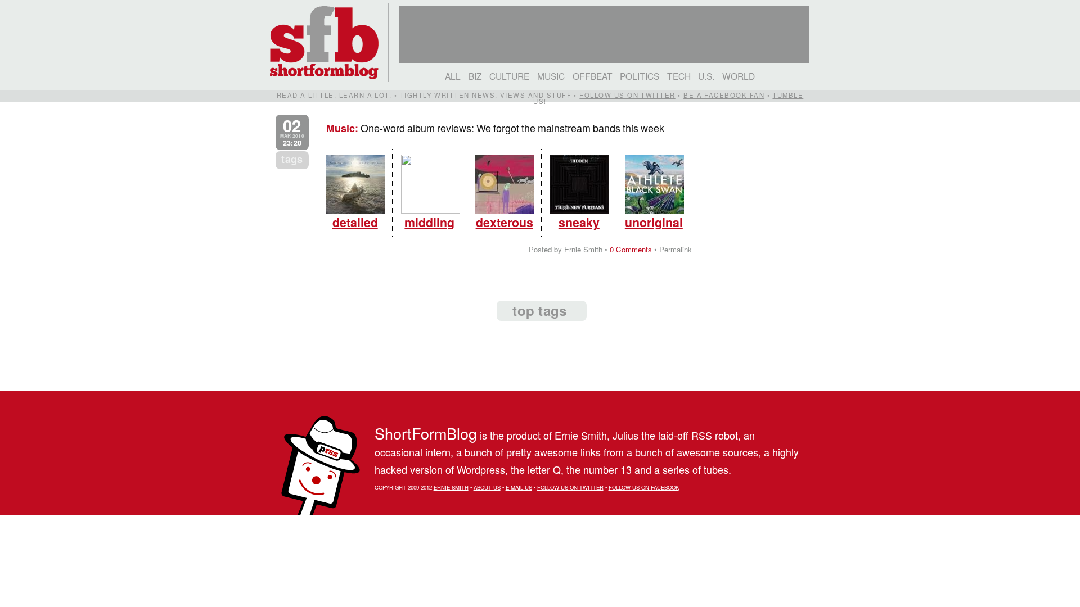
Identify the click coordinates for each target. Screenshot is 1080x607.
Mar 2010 (292, 132)
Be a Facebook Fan (723, 94)
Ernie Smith (451, 487)
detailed (355, 222)
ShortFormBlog (426, 433)
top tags (539, 310)
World (738, 76)
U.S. (706, 76)
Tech (679, 76)
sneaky (579, 222)
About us (487, 487)
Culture (509, 76)
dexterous (504, 222)
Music (551, 76)
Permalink (675, 249)
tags (292, 159)
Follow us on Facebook (644, 487)
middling (429, 222)
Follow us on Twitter (627, 94)
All (453, 76)
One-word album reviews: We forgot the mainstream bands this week (512, 127)
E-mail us (519, 487)
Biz (475, 76)
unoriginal (654, 222)
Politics (639, 76)
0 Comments (631, 249)
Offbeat (593, 76)
